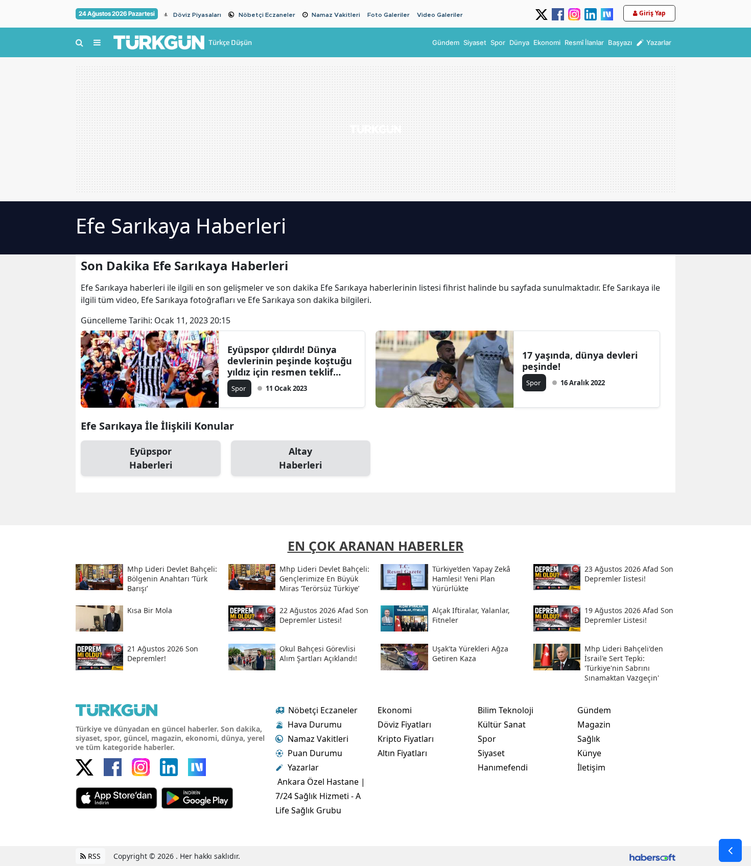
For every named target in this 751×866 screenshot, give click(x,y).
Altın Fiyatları (402, 753)
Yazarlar (303, 767)
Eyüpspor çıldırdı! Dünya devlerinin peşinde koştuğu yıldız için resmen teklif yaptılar (289, 361)
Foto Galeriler (388, 15)
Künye (589, 753)
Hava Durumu (315, 724)
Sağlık (588, 738)
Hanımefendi (503, 767)
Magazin (594, 724)
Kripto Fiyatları (406, 738)
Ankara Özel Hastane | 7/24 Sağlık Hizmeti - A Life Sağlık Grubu (320, 796)
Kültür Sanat (502, 724)
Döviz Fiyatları (404, 724)
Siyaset (491, 753)
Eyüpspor (150, 458)
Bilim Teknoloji (505, 710)
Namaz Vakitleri (336, 15)
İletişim (591, 767)
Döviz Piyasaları (197, 15)
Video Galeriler (440, 15)
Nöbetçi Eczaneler (267, 15)
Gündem (594, 710)
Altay (300, 458)
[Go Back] (730, 850)
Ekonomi (395, 710)
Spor (487, 738)
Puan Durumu (315, 753)
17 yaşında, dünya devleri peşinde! (580, 360)
